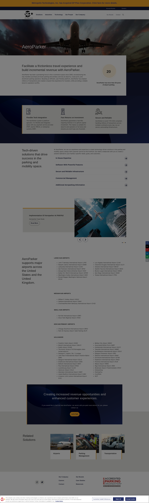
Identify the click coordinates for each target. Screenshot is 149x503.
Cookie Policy (59, 501)
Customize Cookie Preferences (101, 499)
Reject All (118, 499)
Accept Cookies (130, 499)
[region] (74, 499)
